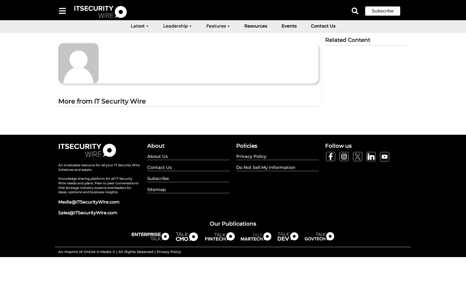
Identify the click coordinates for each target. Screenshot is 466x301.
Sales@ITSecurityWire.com (87, 212)
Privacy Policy (169, 252)
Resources (255, 26)
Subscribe (383, 10)
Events (289, 26)
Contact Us (323, 26)
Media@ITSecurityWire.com (88, 202)
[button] (386, 11)
